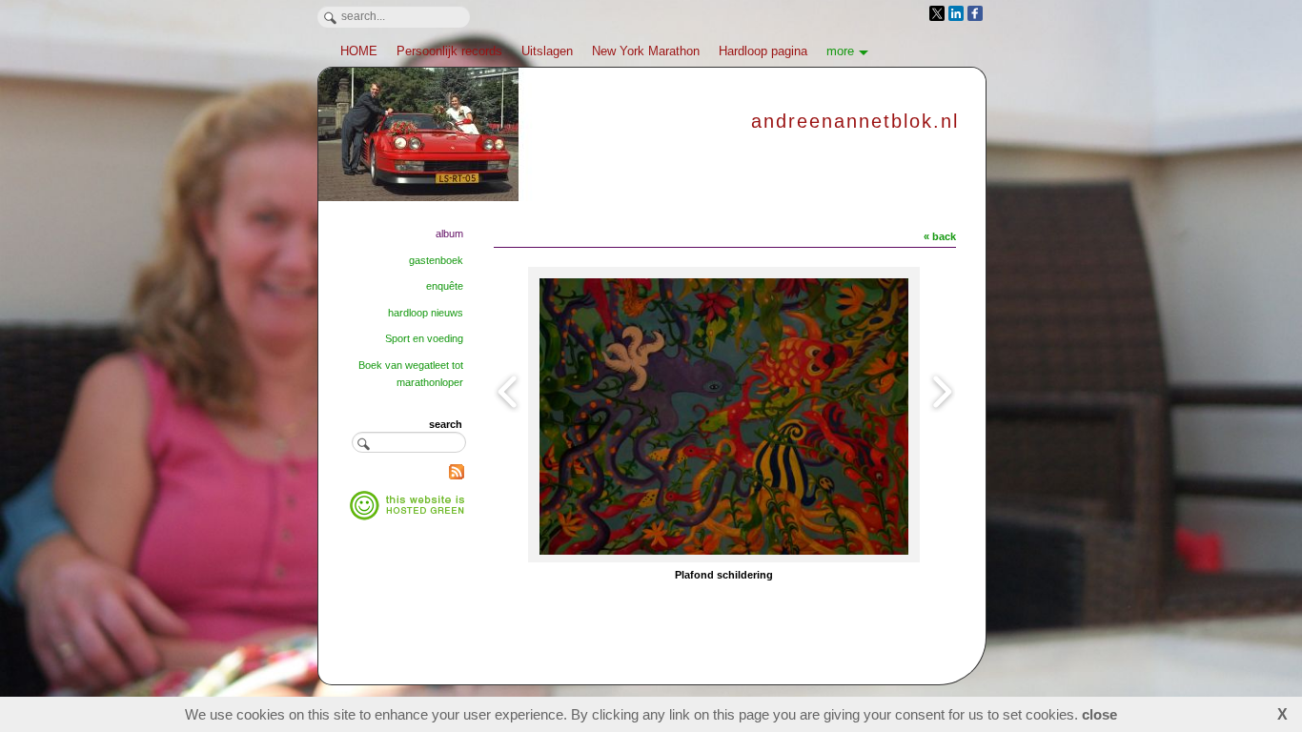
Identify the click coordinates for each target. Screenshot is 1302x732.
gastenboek (436, 260)
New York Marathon (646, 51)
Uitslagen (547, 51)
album (449, 233)
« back (940, 236)
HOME (358, 51)
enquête (444, 286)
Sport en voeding (424, 338)
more (840, 51)
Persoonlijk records (449, 51)
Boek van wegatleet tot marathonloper (410, 373)
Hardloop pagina (763, 51)
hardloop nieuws (425, 312)
